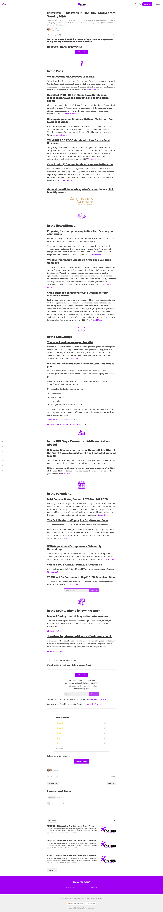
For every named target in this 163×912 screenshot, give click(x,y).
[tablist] (55, 797)
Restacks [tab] (59, 797)
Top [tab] (49, 820)
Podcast (59, 631)
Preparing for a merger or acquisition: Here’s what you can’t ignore (80, 232)
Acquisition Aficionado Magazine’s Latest (72, 189)
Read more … (67, 473)
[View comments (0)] (56, 35)
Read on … (75, 358)
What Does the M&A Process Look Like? (71, 76)
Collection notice (96, 898)
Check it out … (104, 515)
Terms (88, 898)
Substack (72, 908)
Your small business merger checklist (70, 342)
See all (51, 870)
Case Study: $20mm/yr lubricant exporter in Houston (80, 164)
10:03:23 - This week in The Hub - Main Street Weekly (71, 841)
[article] (81, 830)
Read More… (97, 320)
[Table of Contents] (2, 456)
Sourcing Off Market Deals (58, 420)
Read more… (96, 254)
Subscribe (147, 4)
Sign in (157, 4)
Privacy (83, 898)
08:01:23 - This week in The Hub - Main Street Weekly (71, 856)
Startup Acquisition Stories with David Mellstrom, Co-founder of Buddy (80, 120)
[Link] (44, 40)
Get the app (91, 903)
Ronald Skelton (72, 833)
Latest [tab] (54, 820)
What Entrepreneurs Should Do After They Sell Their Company (79, 261)
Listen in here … (70, 114)
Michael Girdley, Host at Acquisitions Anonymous (77, 616)
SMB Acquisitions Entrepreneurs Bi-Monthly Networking (74, 547)
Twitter (103, 699)
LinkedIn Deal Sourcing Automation (63, 424)
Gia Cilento (55, 28)
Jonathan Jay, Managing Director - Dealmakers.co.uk (79, 636)
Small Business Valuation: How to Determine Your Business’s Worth (77, 294)
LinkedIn (51, 631)
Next (110, 783)
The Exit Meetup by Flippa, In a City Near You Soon (77, 520)
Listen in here (94, 89)
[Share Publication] (140, 4)
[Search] (136, 4)
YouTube (59, 651)
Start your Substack (76, 903)
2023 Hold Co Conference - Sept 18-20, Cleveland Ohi (80, 577)
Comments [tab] (51, 797)
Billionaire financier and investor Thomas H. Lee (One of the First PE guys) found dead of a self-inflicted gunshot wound (81, 453)
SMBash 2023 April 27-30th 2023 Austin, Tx (74, 564)
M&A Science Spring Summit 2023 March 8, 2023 (77, 499)
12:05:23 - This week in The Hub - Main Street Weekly (71, 826)
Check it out (65, 538)
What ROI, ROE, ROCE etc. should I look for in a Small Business (78, 142)
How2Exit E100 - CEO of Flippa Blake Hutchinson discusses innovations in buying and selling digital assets (78, 98)
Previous (54, 783)
